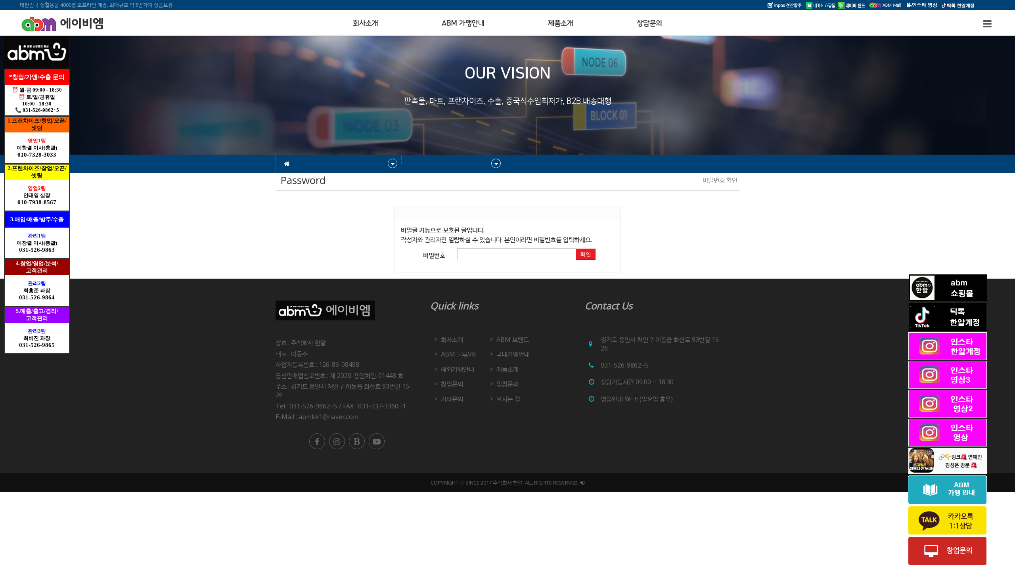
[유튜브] (377, 441)
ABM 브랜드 (512, 339)
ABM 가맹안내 (463, 23)
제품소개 (560, 23)
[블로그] (357, 441)
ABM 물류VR (458, 354)
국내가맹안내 (513, 354)
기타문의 (452, 399)
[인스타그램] (337, 441)
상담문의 (649, 23)
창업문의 (452, 383)
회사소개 (365, 23)
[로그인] (582, 482)
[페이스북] (317, 441)
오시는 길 (508, 399)
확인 (585, 254)
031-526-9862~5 (625, 365)
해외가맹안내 (457, 369)
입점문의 (507, 383)
